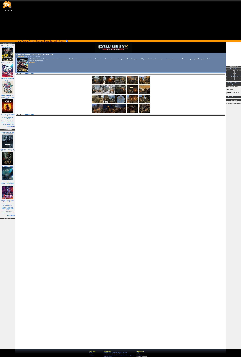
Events (46, 41)
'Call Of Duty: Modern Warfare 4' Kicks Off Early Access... (115, 353)
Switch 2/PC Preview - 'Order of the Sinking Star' (7, 204)
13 (235, 75)
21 (237, 76)
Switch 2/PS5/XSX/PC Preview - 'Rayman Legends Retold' (8, 212)
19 (233, 76)
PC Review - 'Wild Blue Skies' (7, 124)
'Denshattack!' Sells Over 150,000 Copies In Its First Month (115, 352)
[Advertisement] (120, 26)
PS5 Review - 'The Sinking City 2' (8, 115)
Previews (32, 41)
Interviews (39, 41)
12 (233, 75)
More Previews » (11, 215)
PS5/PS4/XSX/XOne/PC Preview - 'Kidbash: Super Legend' (8, 208)
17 (229, 76)
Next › (28, 73)
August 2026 (233, 68)
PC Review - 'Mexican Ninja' (7, 62)
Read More (32, 62)
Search (61, 41)
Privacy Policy (139, 355)
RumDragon (21, 56)
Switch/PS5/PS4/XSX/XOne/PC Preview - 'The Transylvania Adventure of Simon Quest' (8, 184)
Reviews (25, 41)
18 (231, 76)
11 (231, 75)
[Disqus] (120, 140)
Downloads (54, 41)
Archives (91, 353)
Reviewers (91, 355)
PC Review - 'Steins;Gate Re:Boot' (7, 118)
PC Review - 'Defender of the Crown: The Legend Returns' (7, 121)
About (138, 352)
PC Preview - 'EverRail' (7, 166)
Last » (32, 73)
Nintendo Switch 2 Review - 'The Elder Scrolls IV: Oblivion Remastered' (7, 97)
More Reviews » (11, 126)
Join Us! (138, 353)
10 (229, 75)
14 (237, 75)
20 (235, 76)
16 (226, 76)
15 (240, 75)
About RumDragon (233, 97)
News (90, 352)
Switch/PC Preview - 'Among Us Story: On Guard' (7, 201)
